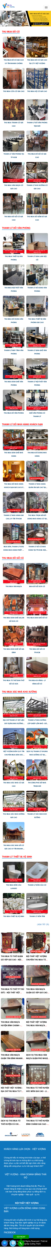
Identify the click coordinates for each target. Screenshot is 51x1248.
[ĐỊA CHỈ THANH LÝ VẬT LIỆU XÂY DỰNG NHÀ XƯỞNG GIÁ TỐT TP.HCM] (13, 707)
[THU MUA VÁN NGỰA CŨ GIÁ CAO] (13, 172)
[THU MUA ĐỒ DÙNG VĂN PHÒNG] (13, 305)
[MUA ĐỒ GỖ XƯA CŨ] (37, 573)
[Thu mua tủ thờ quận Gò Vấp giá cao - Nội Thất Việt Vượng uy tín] (12, 942)
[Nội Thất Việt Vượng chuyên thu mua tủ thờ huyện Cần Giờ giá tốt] (38, 942)
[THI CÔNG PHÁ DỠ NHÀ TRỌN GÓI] (37, 769)
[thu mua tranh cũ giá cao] (13, 109)
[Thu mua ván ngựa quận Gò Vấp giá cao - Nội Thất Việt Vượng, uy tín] (38, 975)
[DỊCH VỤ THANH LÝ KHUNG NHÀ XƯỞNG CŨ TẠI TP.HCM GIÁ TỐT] (37, 738)
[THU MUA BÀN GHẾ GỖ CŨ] (37, 604)
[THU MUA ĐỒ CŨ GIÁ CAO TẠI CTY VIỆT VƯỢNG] (37, 47)
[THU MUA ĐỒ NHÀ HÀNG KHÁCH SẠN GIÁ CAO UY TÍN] (13, 471)
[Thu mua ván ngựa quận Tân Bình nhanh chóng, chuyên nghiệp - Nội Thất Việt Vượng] (12, 1041)
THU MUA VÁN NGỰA (14, 586)
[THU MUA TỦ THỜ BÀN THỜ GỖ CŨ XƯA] (13, 667)
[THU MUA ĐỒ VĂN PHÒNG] (13, 399)
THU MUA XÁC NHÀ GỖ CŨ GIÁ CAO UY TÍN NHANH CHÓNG (13, 848)
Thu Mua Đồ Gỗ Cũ (13, 557)
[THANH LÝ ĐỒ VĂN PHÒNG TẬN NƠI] (37, 109)
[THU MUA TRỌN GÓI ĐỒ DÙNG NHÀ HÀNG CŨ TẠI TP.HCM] (37, 502)
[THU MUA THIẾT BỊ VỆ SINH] (13, 903)
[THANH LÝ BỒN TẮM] (37, 903)
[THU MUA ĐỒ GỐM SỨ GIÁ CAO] (37, 203)
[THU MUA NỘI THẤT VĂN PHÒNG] (13, 274)
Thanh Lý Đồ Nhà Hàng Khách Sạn (22, 424)
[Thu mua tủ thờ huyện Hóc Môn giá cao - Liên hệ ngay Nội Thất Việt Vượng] (38, 1074)
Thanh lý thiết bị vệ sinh (17, 856)
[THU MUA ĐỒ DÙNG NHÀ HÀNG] (37, 439)
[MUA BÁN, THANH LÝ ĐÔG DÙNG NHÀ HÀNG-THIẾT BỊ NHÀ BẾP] (13, 533)
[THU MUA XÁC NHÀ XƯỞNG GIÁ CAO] (13, 801)
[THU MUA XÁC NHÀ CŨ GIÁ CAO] (13, 769)
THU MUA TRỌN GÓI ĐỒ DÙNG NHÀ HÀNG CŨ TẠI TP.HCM (37, 518)
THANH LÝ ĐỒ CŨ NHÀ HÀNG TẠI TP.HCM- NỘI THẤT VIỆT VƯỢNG (37, 550)
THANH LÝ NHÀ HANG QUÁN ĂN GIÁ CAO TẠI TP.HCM (37, 487)
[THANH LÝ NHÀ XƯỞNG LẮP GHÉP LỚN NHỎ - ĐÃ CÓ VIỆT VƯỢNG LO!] (37, 707)
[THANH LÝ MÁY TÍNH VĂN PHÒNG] (13, 337)
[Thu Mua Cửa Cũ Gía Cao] (13, 78)
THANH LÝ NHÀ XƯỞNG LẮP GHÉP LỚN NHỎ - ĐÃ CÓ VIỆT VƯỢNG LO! (37, 723)
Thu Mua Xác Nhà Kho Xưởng (19, 691)
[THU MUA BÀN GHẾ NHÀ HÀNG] (13, 439)
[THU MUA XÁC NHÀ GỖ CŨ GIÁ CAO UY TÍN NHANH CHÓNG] (13, 832)
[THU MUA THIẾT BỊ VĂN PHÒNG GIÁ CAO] (37, 305)
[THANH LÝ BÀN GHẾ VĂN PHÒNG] (37, 337)
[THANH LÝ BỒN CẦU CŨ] (37, 872)
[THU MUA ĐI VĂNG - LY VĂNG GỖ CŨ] (37, 667)
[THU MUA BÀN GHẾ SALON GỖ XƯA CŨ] (13, 604)
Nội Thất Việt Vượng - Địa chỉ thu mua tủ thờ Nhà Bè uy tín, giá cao (12, 1091)
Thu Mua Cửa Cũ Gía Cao (13, 91)
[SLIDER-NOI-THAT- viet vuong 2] (25, 18)
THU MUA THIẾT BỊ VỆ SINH (13, 916)
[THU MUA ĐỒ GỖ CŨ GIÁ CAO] (37, 141)
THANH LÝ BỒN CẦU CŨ (37, 885)
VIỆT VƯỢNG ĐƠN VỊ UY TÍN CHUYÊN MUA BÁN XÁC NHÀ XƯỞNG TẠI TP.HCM (13, 754)
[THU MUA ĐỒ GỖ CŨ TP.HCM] (37, 636)
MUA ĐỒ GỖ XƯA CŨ (37, 586)
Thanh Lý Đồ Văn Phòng (16, 227)
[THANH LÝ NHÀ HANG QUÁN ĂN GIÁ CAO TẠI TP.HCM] (37, 471)
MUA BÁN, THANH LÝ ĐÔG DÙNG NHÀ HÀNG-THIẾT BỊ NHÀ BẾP (13, 550)
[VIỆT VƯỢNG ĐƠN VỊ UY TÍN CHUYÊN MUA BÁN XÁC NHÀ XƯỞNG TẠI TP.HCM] (13, 738)
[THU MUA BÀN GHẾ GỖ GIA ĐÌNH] (13, 636)
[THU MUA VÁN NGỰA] (13, 573)
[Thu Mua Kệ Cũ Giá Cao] (37, 78)
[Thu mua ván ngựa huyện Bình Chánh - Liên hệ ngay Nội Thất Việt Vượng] (12, 1008)
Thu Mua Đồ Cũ (11, 31)
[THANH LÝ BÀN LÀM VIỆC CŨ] (37, 243)
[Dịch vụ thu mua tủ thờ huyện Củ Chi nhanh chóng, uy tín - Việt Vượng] (12, 1106)
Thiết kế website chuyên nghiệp (28, 1242)
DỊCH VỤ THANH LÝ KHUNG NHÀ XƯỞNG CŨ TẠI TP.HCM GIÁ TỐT (37, 754)
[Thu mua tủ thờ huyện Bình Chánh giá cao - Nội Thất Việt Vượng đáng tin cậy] (38, 1106)
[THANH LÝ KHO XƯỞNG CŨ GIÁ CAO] (37, 172)
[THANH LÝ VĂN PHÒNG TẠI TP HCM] (13, 141)
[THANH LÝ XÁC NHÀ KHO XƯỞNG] (37, 801)
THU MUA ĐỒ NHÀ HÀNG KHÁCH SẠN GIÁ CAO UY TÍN (13, 487)
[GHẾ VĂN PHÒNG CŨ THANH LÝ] (37, 399)
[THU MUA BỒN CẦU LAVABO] (13, 872)
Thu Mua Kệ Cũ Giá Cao (37, 91)
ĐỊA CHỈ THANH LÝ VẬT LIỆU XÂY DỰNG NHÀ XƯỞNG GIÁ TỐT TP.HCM (13, 723)
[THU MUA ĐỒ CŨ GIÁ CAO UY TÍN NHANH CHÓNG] (13, 47)
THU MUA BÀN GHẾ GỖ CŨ (37, 617)
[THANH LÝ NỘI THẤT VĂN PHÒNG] (37, 368)
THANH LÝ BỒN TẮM (37, 916)
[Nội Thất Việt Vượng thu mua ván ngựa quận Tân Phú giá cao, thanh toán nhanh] (38, 1008)
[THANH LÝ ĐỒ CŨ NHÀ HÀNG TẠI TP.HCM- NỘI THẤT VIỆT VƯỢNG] (37, 533)
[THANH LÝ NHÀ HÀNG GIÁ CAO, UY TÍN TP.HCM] (13, 502)
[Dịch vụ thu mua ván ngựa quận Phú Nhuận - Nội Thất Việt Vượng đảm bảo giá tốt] (38, 1041)
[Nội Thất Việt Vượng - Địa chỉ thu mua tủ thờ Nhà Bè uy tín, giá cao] (12, 1074)
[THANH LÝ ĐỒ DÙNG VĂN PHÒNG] (37, 274)
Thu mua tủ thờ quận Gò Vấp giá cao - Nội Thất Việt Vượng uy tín (12, 959)
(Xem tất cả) (43, 924)
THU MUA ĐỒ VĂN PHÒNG (14, 413)
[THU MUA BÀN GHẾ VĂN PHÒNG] (13, 368)
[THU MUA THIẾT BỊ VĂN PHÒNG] (13, 243)
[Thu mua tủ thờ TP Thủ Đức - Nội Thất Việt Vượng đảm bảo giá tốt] (12, 975)
